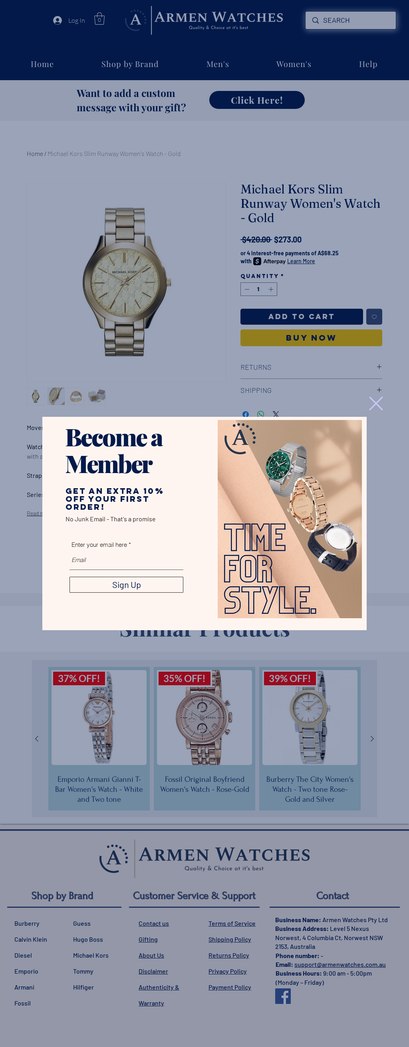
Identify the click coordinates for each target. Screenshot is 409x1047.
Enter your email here (99, 545)
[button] (376, 403)
